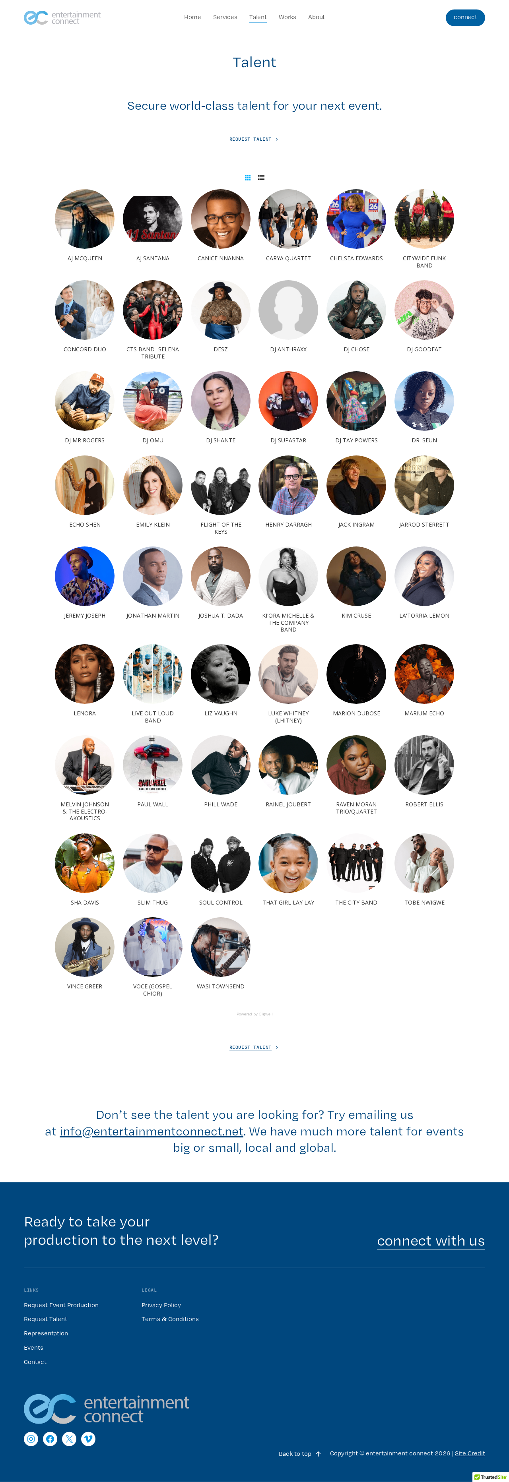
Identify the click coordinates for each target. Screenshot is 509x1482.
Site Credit (470, 1453)
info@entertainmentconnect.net (151, 1131)
